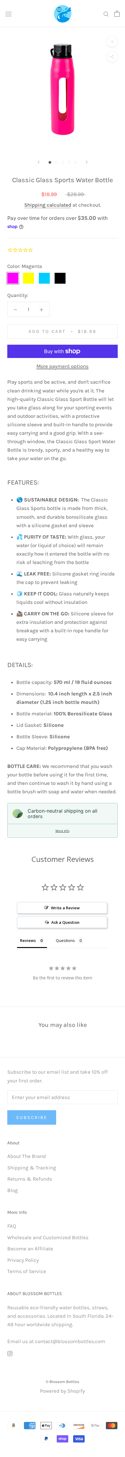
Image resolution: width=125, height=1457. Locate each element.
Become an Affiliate (30, 1249)
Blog (12, 1190)
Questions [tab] (65, 940)
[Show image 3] (62, 162)
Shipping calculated (47, 205)
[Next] (87, 162)
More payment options (62, 366)
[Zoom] (112, 41)
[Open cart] (117, 14)
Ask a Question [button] (65, 922)
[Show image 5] (75, 162)
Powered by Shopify (62, 1391)
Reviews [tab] (28, 940)
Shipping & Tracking (31, 1168)
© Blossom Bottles (62, 1381)
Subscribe (31, 1117)
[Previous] (38, 162)
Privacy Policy (23, 1260)
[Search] (106, 13)
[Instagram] (9, 1353)
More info (62, 831)
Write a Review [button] (65, 908)
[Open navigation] (8, 13)
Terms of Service (26, 1271)
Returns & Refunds (29, 1179)
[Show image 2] (56, 162)
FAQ (11, 1226)
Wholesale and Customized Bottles (48, 1237)
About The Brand (26, 1156)
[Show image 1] (50, 162)
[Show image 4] (69, 162)
